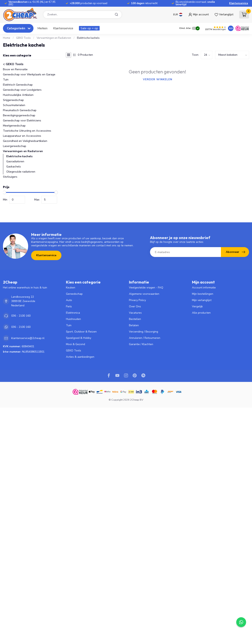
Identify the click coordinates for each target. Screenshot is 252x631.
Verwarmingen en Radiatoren (54, 38)
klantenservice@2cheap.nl (27, 338)
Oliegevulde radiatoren (20, 172)
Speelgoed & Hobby (78, 338)
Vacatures (135, 313)
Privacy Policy (137, 300)
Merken (42, 28)
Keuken (70, 287)
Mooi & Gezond (75, 344)
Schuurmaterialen (14, 105)
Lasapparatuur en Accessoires (22, 136)
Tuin (5, 79)
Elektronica (73, 313)
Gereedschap (74, 294)
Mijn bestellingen (202, 294)
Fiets (69, 306)
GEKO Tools (23, 38)
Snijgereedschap (13, 100)
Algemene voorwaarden (144, 294)
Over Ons (135, 306)
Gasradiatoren (15, 161)
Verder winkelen (157, 79)
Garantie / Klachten (141, 344)
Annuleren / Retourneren (144, 338)
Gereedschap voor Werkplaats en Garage (29, 74)
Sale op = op (89, 28)
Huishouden (73, 319)
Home (6, 38)
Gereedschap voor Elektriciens (22, 120)
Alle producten (201, 313)
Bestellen (135, 319)
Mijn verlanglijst (201, 300)
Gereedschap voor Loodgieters (22, 90)
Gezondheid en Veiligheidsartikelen (25, 141)
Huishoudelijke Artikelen (18, 95)
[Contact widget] (241, 622)
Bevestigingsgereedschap (19, 115)
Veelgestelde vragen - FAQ (146, 287)
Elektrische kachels (88, 38)
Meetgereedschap (14, 125)
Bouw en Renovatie (15, 69)
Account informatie (204, 287)
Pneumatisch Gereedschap (19, 110)
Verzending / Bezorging (143, 332)
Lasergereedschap (14, 146)
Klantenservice (238, 3)
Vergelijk (197, 306)
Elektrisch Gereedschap (18, 85)
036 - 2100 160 (21, 316)
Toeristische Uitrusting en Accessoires (27, 131)
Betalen (134, 325)
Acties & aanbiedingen (80, 357)
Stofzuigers (10, 177)
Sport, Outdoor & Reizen (81, 332)
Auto (69, 300)
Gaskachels (13, 166)
